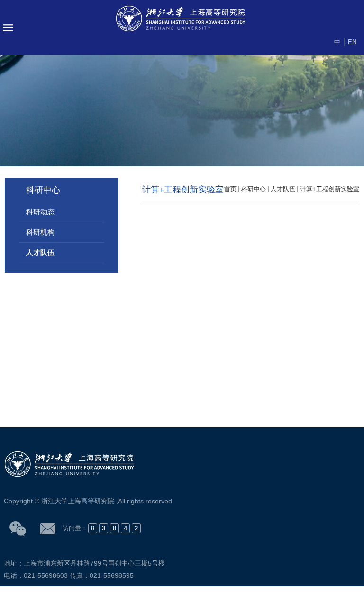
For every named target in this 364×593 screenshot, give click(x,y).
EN (352, 42)
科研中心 (253, 188)
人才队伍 (283, 188)
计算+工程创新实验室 (329, 188)
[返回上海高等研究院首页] (182, 19)
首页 (230, 188)
